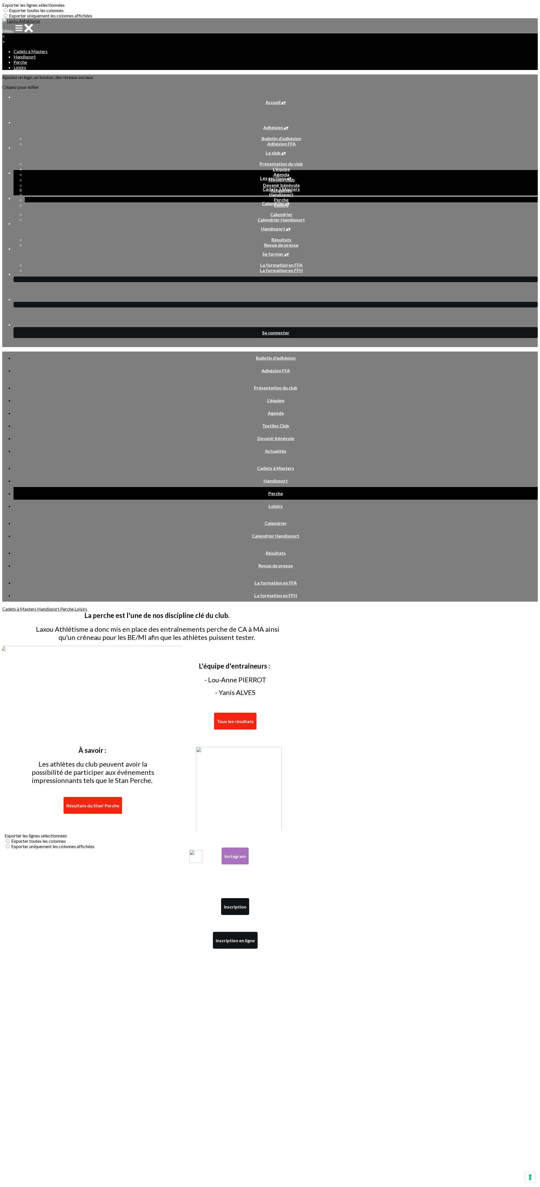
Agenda (281, 174)
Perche (20, 62)
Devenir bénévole (281, 185)
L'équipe (281, 169)
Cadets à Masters (31, 51)
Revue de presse (281, 245)
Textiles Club (275, 425)
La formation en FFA (281, 265)
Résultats (281, 239)
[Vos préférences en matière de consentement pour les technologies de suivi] (530, 1177)
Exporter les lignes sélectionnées (33, 5)
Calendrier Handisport (281, 219)
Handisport (25, 56)
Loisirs (20, 67)
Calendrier (281, 214)
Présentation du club (281, 163)
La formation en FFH (281, 270)
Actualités (275, 451)
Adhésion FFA (281, 143)
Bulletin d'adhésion (281, 138)
